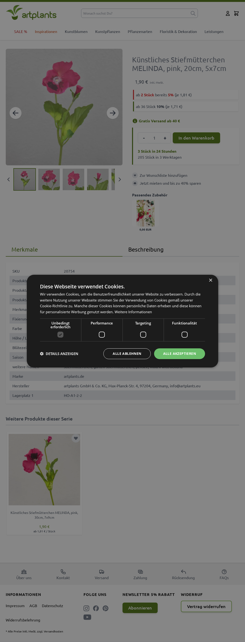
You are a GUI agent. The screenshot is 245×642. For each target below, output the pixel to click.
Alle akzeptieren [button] (179, 353)
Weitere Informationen (133, 311)
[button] (59, 353)
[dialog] (122, 321)
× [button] (210, 280)
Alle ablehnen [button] (127, 353)
